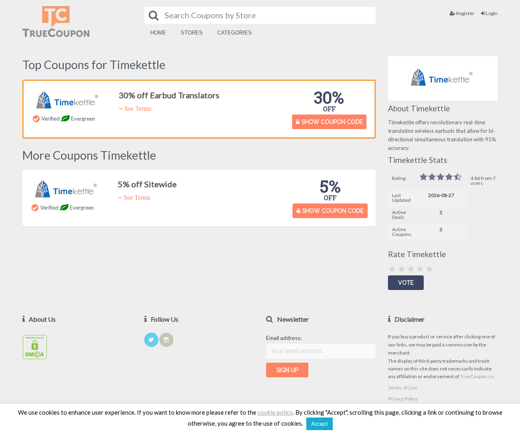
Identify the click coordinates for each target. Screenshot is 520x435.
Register (464, 13)
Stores (192, 33)
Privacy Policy (403, 399)
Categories (234, 33)
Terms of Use (402, 388)
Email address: (284, 337)
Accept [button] (319, 423)
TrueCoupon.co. (477, 376)
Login (491, 13)
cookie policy (275, 412)
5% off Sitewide (147, 184)
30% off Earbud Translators (169, 95)
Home (158, 33)
